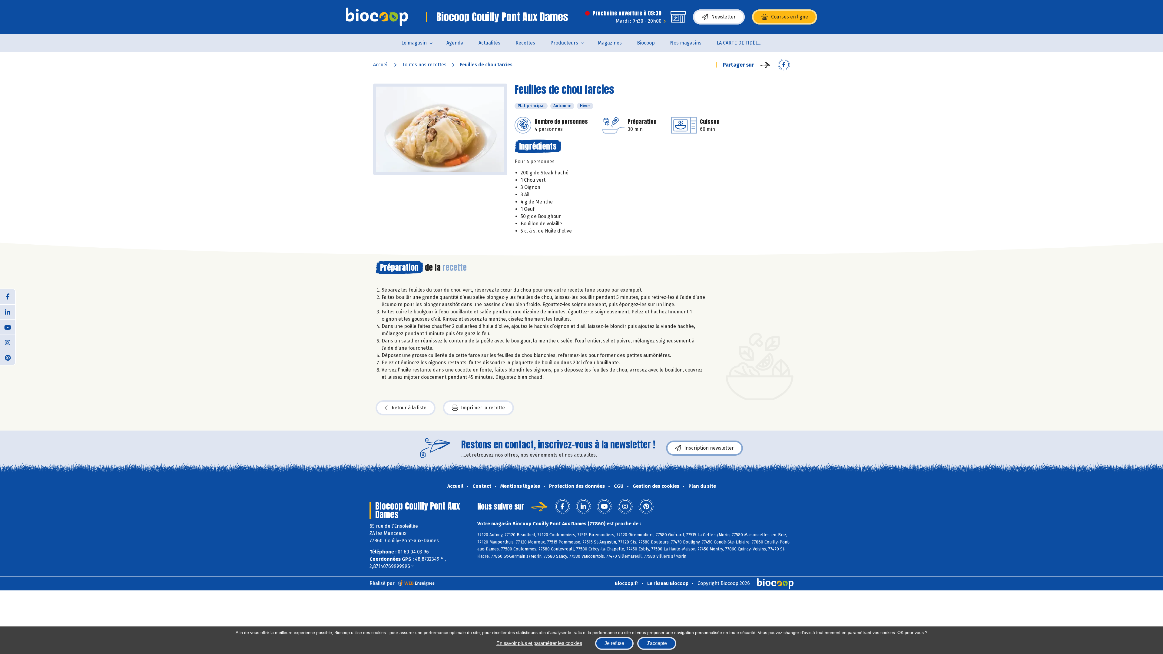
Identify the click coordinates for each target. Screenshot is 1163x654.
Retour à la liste (409, 408)
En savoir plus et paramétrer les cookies (539, 643)
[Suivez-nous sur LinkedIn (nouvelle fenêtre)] (7, 311)
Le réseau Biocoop (667, 583)
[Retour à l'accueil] (377, 17)
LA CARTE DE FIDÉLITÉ (741, 43)
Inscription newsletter (709, 448)
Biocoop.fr (626, 583)
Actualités (489, 43)
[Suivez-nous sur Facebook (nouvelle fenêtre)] (7, 296)
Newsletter (723, 17)
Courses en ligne (789, 17)
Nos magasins (685, 43)
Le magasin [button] (414, 43)
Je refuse (614, 643)
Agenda (454, 43)
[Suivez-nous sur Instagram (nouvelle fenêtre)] (7, 342)
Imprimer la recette (483, 408)
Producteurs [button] (564, 43)
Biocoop (646, 43)
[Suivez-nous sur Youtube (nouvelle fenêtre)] (7, 327)
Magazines (610, 43)
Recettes (525, 43)
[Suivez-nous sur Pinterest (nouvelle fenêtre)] (7, 357)
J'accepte (657, 643)
